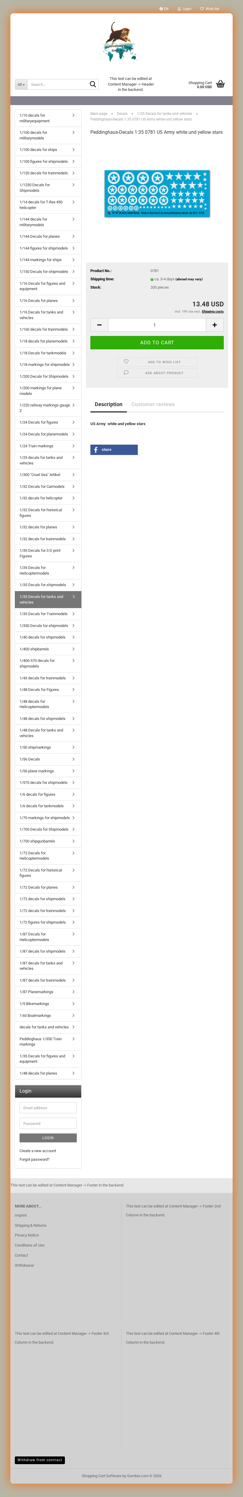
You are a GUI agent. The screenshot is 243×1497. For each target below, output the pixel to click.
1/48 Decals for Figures (39, 689)
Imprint (21, 1215)
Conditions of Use (29, 1245)
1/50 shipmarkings (35, 747)
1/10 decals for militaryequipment (34, 118)
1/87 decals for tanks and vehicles (41, 966)
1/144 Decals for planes (40, 236)
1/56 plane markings (37, 771)
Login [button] (186, 9)
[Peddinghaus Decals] (121, 43)
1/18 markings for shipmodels (45, 364)
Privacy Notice (27, 1235)
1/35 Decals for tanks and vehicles (41, 599)
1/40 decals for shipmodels (42, 637)
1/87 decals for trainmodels (43, 980)
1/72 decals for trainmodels (43, 911)
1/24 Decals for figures (39, 422)
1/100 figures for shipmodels (44, 161)
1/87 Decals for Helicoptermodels (34, 937)
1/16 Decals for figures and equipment (42, 286)
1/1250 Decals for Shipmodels (35, 188)
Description (108, 404)
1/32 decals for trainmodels (43, 539)
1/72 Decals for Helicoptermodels (34, 856)
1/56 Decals (30, 759)
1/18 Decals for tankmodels (43, 353)
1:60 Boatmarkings (35, 1015)
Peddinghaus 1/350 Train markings (41, 1042)
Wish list (211, 9)
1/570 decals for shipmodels (44, 782)
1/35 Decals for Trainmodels (44, 614)
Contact (21, 1255)
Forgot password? (34, 1159)
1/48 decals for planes (38, 1073)
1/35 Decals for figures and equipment (42, 1059)
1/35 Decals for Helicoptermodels (34, 570)
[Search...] (93, 84)
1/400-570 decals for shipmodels (37, 663)
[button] (164, 8)
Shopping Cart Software (102, 1476)
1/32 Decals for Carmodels (42, 486)
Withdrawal (24, 1265)
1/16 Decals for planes (39, 300)
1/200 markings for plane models (41, 391)
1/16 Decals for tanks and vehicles (41, 315)
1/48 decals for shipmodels (42, 718)
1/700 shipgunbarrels (37, 841)
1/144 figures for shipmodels (44, 248)
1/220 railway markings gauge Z (45, 408)
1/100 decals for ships (38, 149)
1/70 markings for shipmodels (45, 818)
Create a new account (38, 1151)
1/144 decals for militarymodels (33, 222)
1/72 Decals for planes (39, 887)
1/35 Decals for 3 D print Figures (40, 553)
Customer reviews (153, 404)
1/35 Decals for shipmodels (43, 585)
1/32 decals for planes (38, 527)
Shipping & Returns (31, 1225)
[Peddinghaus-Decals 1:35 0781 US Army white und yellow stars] (157, 185)
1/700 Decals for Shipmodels (44, 829)
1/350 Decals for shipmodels (44, 625)
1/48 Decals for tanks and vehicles (41, 733)
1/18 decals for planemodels (44, 341)
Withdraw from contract (39, 1460)
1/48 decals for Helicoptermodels (34, 704)
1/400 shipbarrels (34, 649)
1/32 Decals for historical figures (41, 513)
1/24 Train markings (36, 446)
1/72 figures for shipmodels (43, 922)
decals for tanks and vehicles (44, 1027)
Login (48, 1138)
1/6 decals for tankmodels (42, 806)
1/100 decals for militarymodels (33, 135)
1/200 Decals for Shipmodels (44, 376)
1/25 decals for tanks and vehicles (41, 460)
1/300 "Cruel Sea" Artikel (40, 474)
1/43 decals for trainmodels (43, 678)
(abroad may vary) (189, 279)
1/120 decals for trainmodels (44, 173)
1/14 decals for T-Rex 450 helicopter (41, 205)
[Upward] (227, 1488)
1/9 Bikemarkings (34, 1003)
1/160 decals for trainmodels (44, 329)
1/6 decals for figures (37, 794)
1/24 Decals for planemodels (44, 434)
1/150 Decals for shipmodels (44, 271)
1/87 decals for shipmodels (42, 951)
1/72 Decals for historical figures (41, 873)
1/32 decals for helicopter (41, 498)
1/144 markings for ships (41, 260)
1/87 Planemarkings (36, 992)
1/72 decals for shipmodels (42, 899)
